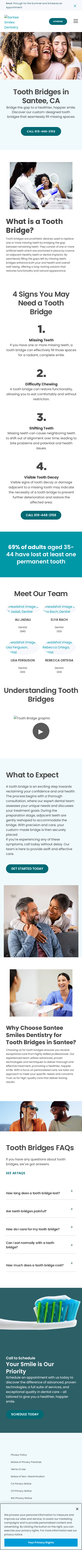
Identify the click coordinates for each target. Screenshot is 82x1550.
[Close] (77, 1509)
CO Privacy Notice (21, 1491)
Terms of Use (18, 1469)
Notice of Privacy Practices (26, 1462)
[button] (75, 21)
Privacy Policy (19, 1454)
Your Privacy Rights (41, 1542)
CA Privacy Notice (21, 1483)
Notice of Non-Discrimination (28, 1476)
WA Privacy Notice (21, 1498)
